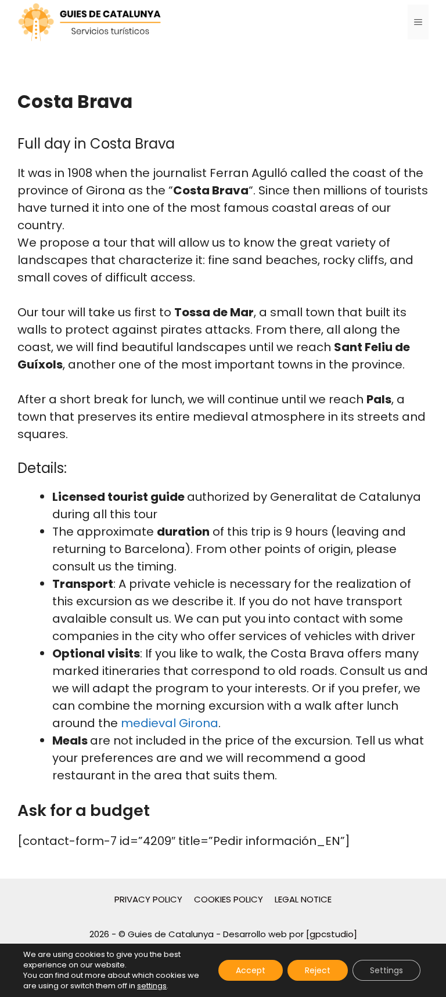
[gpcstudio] (331, 934)
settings (152, 986)
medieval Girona (169, 723)
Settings (386, 970)
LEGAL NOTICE (303, 899)
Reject (317, 970)
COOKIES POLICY (228, 899)
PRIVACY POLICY (148, 899)
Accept (250, 970)
